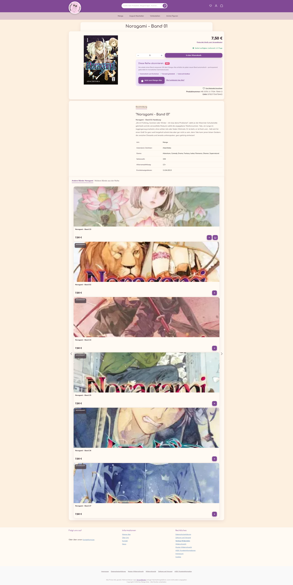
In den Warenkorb (193, 55)
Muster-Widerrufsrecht (183, 547)
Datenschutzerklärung (183, 534)
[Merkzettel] (210, 5)
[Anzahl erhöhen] (161, 55)
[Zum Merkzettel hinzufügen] (216, 189)
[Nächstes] (222, 353)
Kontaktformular (88, 540)
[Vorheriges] (71, 353)
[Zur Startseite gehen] (75, 7)
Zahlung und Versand (183, 538)
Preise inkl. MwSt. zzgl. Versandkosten (209, 42)
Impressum (179, 554)
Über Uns (125, 538)
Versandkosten (141, 580)
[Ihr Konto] (216, 5)
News (124, 544)
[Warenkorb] (221, 5)
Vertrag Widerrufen (182, 541)
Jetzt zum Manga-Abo (153, 80)
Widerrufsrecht (180, 544)
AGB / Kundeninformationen (185, 550)
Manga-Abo (126, 534)
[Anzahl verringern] (138, 55)
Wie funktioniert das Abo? (175, 80)
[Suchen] (165, 6)
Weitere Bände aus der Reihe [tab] (106, 180)
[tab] (141, 107)
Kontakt (125, 541)
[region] (100, 60)
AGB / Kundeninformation (183, 571)
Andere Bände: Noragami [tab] (82, 180)
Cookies (178, 557)
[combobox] (142, 6)
